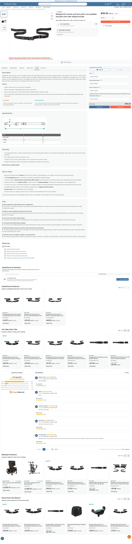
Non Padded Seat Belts (40, 9)
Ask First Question (123, 279)
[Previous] (11, 33)
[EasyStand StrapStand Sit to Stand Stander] (33, 468)
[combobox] (114, 274)
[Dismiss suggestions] (129, 530)
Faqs (37, 67)
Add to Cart (99, 106)
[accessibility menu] (2, 538)
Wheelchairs (8, 9)
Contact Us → (60, 34)
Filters (127, 372)
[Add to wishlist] (51, 18)
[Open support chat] (129, 536)
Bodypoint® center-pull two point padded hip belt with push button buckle (11, 359)
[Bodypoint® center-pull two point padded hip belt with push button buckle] (12, 343)
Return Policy (30, 67)
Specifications (13, 67)
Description (4, 67)
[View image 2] (4, 21)
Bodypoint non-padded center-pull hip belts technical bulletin (20, 258)
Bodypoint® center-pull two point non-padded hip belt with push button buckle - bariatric (54, 316)
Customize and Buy (116, 21)
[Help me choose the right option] (93, 73)
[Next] (52, 33)
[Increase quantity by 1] (112, 17)
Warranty (22, 67)
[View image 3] (4, 28)
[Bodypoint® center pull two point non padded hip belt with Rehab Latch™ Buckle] (12, 300)
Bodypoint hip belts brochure (13, 249)
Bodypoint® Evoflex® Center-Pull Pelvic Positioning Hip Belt (120, 358)
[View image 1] (4, 14)
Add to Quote (120, 106)
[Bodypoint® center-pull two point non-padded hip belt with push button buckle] (33, 300)
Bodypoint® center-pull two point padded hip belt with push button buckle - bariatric (76, 359)
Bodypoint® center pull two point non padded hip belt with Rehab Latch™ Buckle (12, 316)
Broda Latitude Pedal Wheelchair (12, 482)
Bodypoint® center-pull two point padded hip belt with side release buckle (33, 526)
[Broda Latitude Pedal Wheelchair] (12, 468)
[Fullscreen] (51, 13)
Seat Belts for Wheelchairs (29, 9)
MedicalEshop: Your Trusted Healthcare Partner (66, 1)
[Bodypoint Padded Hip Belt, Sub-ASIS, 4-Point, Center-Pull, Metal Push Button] (120, 468)
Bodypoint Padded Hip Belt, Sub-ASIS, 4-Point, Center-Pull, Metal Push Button (120, 484)
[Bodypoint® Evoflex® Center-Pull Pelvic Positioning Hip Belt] (120, 343)
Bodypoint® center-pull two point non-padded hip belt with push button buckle (33, 316)
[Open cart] (129, 4)
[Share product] (51, 16)
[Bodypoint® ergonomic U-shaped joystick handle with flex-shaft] (98, 511)
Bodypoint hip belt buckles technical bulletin (17, 253)
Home (2, 9)
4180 (52, 449)
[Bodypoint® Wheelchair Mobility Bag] (77, 511)
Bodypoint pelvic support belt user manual (16, 251)
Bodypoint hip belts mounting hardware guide (17, 255)
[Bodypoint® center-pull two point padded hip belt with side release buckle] (33, 511)
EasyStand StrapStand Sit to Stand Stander (32, 483)
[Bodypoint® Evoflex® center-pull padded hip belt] (98, 343)
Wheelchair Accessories (17, 9)
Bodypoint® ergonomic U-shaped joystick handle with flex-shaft (98, 526)
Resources (43, 67)
